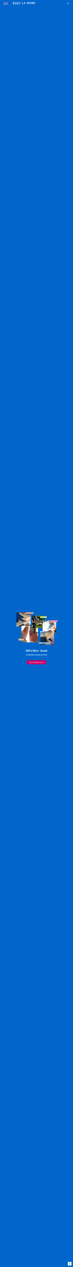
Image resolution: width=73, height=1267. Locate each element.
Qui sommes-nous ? (36, 662)
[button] (68, 3)
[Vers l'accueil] (7, 3)
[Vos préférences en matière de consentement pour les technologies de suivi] (69, 1263)
